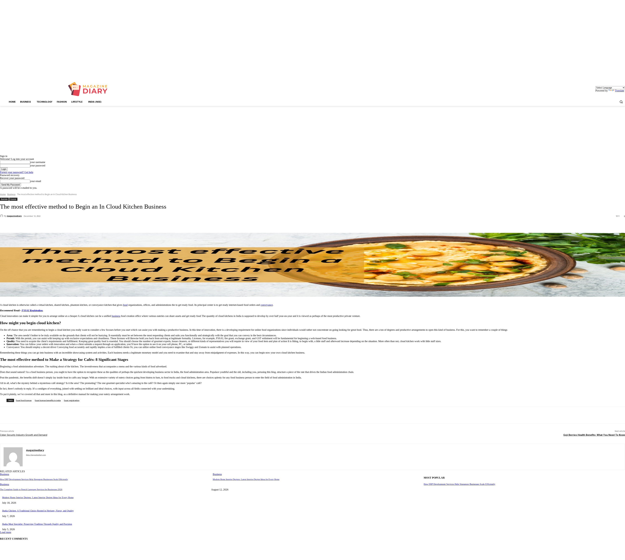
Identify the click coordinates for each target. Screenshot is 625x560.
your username (37, 162)
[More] (76, 224)
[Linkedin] (623, 75)
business (116, 316)
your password (37, 165)
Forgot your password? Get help (16, 172)
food (125, 305)
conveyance (267, 305)
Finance (13, 199)
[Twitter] (41, 224)
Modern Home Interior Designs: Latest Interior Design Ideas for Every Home (246, 479)
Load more (5, 532)
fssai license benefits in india (48, 400)
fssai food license (24, 400)
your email (35, 181)
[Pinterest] (53, 224)
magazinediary (14, 216)
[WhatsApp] (65, 224)
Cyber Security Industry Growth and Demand (23, 434)
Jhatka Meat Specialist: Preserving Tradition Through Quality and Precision (37, 524)
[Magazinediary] (89, 89)
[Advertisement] (312, 130)
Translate (619, 90)
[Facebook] (29, 224)
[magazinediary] (2, 216)
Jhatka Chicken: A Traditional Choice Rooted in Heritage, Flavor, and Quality (38, 511)
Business (11, 194)
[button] (621, 102)
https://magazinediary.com (36, 455)
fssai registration (71, 400)
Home (3, 194)
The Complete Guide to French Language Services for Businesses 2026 (31, 489)
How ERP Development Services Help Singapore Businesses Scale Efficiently (34, 479)
